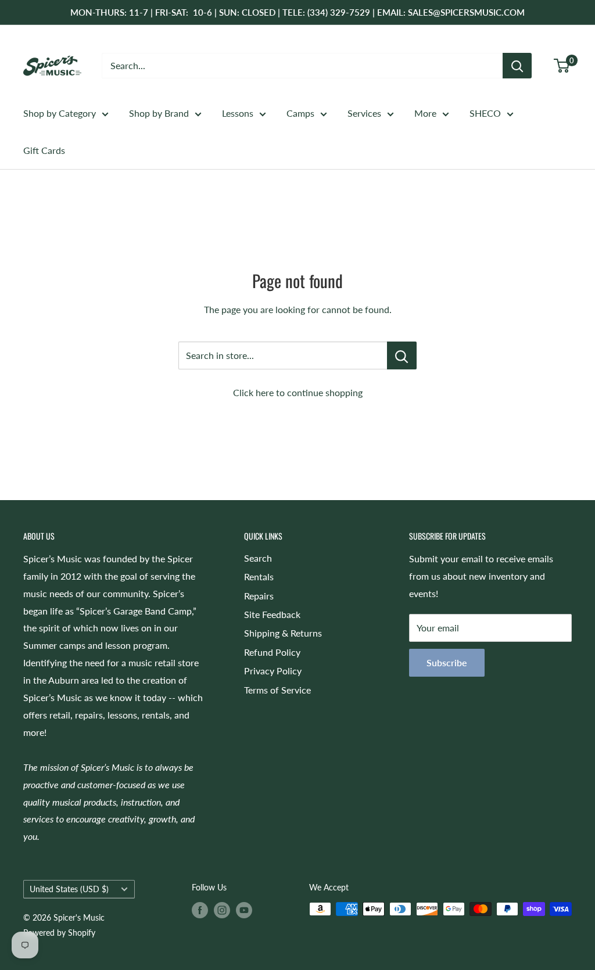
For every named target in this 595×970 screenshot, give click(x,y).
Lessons (237, 112)
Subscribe (446, 662)
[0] (562, 66)
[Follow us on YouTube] (244, 910)
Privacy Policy (273, 670)
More (425, 112)
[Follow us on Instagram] (222, 910)
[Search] (517, 65)
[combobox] (302, 65)
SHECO (485, 112)
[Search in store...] (402, 355)
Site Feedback (272, 614)
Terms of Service (277, 689)
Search (258, 557)
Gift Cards (44, 150)
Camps (300, 112)
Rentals (259, 576)
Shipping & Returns (283, 632)
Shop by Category (59, 112)
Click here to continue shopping (298, 392)
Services (364, 112)
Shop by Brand (159, 112)
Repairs (259, 595)
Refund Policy (272, 652)
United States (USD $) (69, 889)
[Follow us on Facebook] (200, 910)
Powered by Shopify (59, 932)
